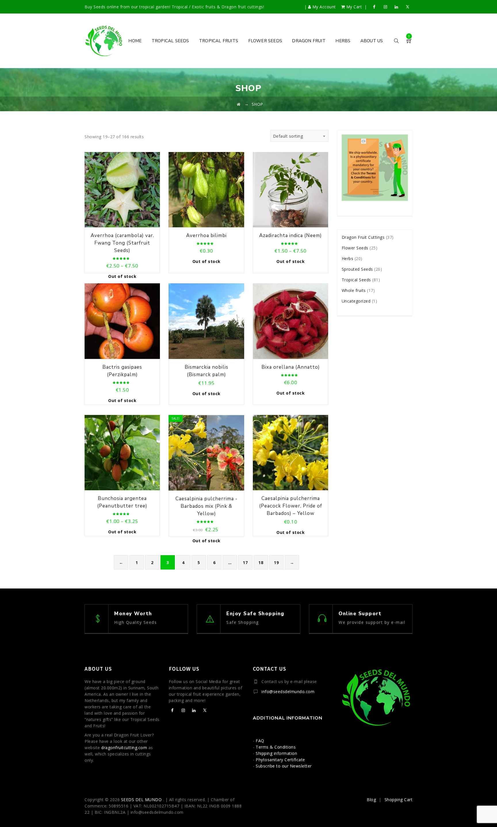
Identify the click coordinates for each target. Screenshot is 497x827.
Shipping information (276, 753)
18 (260, 562)
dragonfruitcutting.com (124, 747)
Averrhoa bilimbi (206, 235)
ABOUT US (371, 41)
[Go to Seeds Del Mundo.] (239, 104)
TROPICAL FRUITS (218, 41)
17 (245, 562)
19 (276, 562)
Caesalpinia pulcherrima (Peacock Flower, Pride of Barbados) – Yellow (290, 506)
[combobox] (299, 136)
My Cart (354, 6)
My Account (324, 6)
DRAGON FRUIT (308, 41)
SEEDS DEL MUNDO (142, 799)
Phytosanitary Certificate (280, 759)
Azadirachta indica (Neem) (290, 235)
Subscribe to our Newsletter (284, 766)
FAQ (260, 740)
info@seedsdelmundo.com (287, 691)
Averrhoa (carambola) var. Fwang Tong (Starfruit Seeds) (122, 243)
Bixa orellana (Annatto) (290, 367)
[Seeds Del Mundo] (104, 41)
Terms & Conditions (276, 747)
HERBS (342, 41)
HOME (135, 41)
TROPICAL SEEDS (170, 41)
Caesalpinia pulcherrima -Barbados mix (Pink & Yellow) (206, 506)
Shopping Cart (399, 799)
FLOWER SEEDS (265, 41)
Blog (371, 799)
